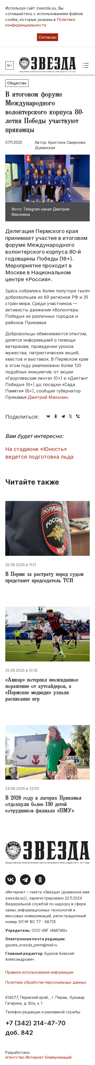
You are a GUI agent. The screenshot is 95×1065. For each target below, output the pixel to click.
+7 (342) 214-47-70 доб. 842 (35, 1028)
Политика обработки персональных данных (45, 982)
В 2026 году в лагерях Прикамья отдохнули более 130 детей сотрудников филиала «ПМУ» (43, 805)
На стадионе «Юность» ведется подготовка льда (39, 453)
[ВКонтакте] (48, 416)
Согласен (47, 37)
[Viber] (78, 416)
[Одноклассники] (56, 416)
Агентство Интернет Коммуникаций (38, 1057)
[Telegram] (63, 416)
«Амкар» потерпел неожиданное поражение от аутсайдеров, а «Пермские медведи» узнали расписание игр (41, 690)
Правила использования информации (39, 972)
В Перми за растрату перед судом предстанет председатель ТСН (44, 578)
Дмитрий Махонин (48, 397)
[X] (70, 416)
